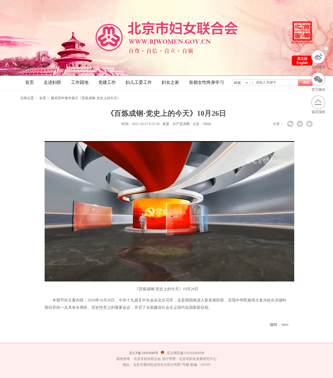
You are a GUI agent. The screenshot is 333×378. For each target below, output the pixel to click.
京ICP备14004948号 (143, 353)
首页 (29, 82)
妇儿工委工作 (139, 82)
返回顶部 (318, 112)
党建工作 (107, 82)
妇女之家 (170, 82)
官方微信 (318, 89)
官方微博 (318, 67)
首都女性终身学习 (206, 82)
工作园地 (79, 82)
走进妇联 (52, 82)
